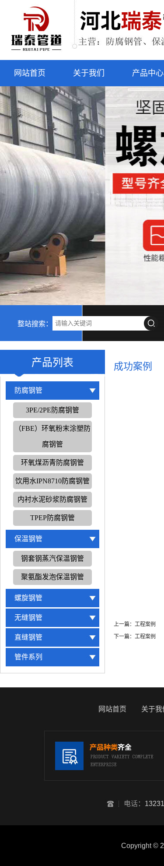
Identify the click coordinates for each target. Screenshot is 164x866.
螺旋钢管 (28, 598)
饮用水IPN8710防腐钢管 (52, 481)
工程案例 (145, 624)
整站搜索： (34, 323)
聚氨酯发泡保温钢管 (52, 577)
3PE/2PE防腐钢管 (52, 410)
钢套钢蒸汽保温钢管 (52, 558)
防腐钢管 (28, 390)
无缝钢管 (28, 617)
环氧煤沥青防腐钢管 (52, 462)
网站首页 (29, 73)
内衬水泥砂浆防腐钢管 (52, 499)
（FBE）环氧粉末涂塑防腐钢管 (52, 436)
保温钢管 (28, 538)
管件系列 (28, 657)
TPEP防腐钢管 (52, 517)
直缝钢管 (28, 637)
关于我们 (89, 73)
